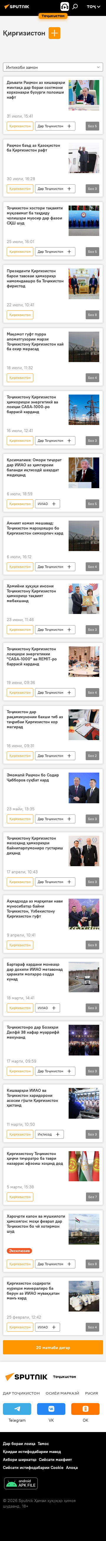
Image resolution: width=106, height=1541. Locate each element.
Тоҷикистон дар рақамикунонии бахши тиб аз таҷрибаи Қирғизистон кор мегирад (35, 719)
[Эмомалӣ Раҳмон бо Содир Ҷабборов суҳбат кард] (84, 788)
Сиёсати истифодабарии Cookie (33, 1467)
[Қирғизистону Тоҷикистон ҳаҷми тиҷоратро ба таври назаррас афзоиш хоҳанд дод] (84, 1166)
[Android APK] (21, 1484)
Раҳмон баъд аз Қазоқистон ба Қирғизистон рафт (33, 148)
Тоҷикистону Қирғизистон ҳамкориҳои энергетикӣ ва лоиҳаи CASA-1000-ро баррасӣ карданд (32, 404)
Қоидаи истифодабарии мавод (32, 1451)
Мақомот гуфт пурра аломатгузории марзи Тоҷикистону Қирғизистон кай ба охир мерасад (35, 341)
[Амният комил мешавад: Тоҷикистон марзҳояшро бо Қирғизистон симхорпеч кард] (84, 536)
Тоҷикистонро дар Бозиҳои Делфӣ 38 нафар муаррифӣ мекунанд (33, 1032)
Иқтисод (45, 1134)
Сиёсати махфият (55, 1459)
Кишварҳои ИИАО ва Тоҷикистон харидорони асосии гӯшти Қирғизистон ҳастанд (32, 1098)
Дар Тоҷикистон (50, 126)
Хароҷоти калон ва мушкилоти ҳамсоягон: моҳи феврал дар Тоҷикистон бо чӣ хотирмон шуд (36, 1224)
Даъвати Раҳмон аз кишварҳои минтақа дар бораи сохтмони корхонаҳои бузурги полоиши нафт (36, 90)
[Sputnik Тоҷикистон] (17, 9)
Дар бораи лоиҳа (19, 1443)
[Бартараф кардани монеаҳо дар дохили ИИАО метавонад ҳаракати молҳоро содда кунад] (84, 977)
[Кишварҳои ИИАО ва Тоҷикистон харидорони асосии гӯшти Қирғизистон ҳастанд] (84, 1103)
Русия (91, 1393)
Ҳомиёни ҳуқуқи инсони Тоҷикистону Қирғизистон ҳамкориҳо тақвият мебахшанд (31, 593)
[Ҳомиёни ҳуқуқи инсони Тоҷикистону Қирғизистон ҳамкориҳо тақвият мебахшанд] (84, 599)
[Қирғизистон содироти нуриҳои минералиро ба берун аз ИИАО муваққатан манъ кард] (84, 1296)
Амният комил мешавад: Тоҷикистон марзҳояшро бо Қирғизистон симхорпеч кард (35, 528)
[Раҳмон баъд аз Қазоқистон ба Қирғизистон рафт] (84, 158)
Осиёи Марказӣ (62, 1393)
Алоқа (72, 1467)
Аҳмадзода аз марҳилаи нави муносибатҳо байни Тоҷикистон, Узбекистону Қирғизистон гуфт (35, 908)
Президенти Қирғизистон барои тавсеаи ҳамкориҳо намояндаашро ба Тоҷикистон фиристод (35, 278)
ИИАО (43, 503)
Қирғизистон (24, 32)
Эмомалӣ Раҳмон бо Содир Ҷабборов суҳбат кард (33, 778)
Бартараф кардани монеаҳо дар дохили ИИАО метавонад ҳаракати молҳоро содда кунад (35, 972)
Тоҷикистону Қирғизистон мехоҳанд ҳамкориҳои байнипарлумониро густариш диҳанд (35, 846)
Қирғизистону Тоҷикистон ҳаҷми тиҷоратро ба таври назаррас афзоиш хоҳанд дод (35, 1158)
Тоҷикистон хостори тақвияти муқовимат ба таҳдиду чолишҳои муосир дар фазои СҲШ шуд (35, 215)
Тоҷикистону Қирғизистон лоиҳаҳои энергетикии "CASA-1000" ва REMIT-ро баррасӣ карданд (32, 656)
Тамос (43, 1443)
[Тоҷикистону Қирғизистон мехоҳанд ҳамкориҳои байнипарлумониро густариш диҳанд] (84, 851)
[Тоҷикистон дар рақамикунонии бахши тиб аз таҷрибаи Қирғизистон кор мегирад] (84, 724)
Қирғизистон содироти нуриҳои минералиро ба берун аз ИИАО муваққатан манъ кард (33, 1291)
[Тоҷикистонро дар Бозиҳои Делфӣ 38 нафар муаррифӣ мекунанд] (84, 1040)
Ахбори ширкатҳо (20, 1459)
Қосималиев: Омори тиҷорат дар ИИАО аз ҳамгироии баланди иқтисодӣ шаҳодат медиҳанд (34, 467)
